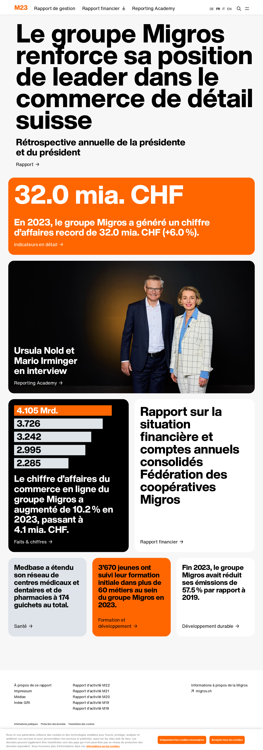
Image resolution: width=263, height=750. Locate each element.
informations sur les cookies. (103, 746)
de (212, 9)
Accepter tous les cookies (227, 740)
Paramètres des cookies (81, 724)
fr (218, 9)
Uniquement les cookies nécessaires (182, 740)
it (223, 9)
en (229, 9)
